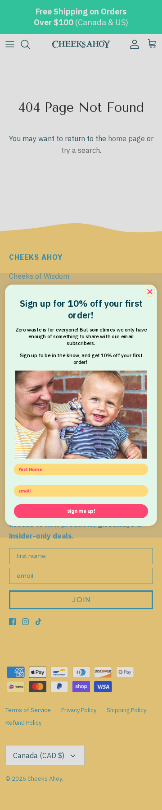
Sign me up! (81, 511)
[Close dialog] (150, 291)
